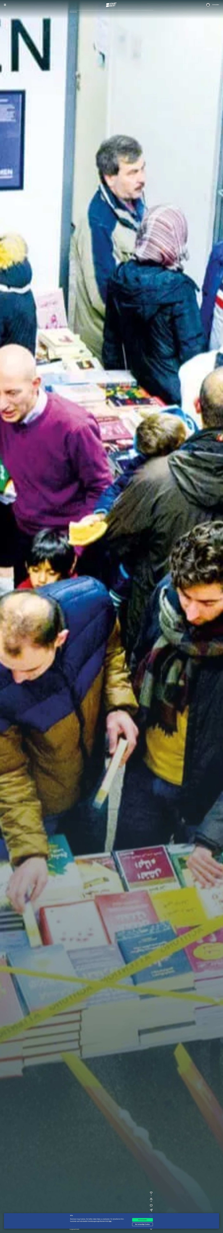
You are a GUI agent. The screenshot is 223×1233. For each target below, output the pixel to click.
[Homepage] (111, 5)
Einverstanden (142, 1220)
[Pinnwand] (151, 1205)
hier (110, 1221)
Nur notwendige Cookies (142, 1224)
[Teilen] (151, 1210)
